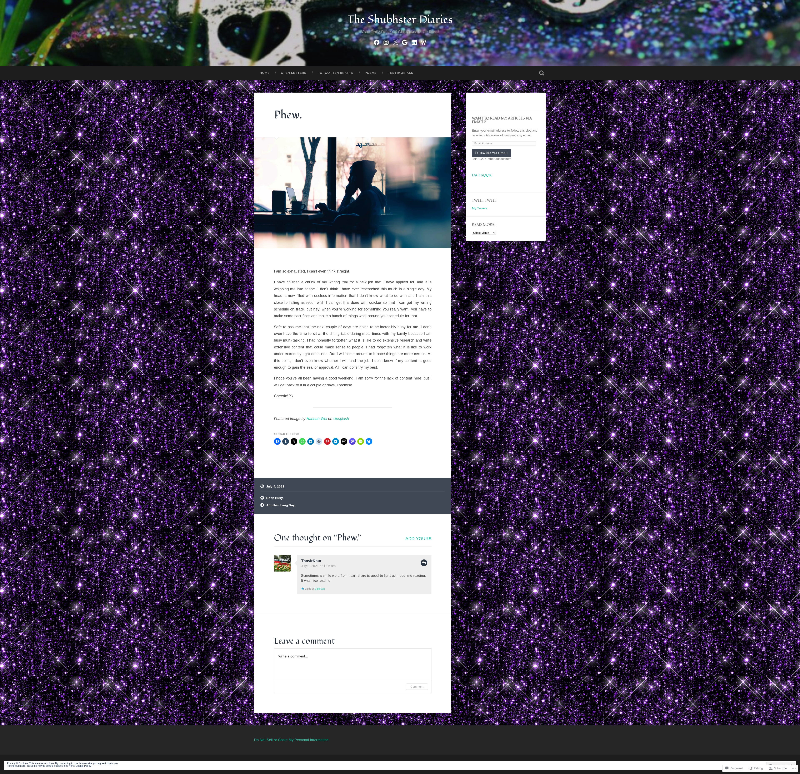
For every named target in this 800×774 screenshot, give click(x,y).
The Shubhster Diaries (400, 20)
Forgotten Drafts (336, 72)
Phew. (288, 115)
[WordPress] (423, 41)
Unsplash (341, 419)
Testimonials (400, 72)
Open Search (542, 73)
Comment (417, 686)
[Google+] (404, 41)
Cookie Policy (83, 765)
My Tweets (479, 208)
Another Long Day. (280, 505)
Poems (371, 72)
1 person (320, 588)
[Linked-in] (414, 41)
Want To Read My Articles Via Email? (502, 120)
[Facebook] (376, 41)
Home (265, 72)
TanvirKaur (311, 561)
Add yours (418, 538)
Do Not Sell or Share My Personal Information (291, 740)
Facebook (482, 175)
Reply (424, 562)
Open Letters (293, 72)
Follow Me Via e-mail (491, 153)
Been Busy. (275, 498)
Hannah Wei (316, 419)
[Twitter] (395, 41)
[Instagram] (386, 41)
